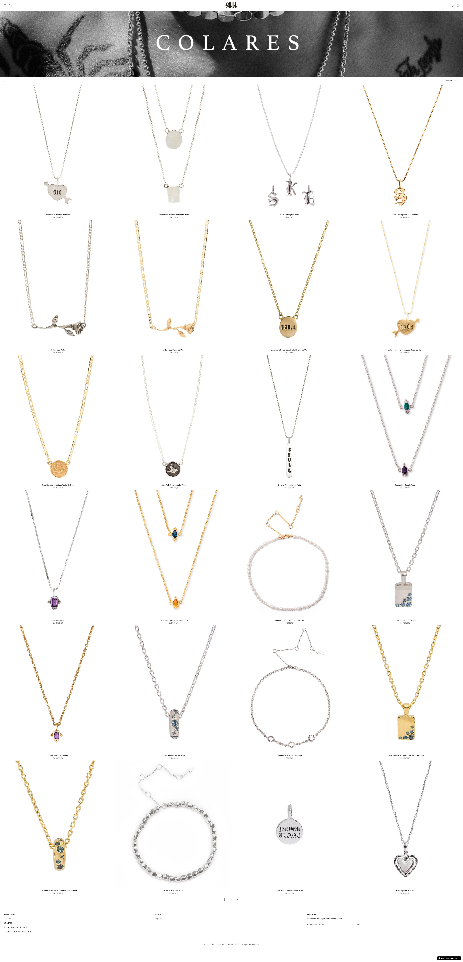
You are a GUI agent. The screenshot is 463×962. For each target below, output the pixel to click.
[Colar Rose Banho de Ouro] (174, 283)
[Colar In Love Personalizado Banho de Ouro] (405, 283)
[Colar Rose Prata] (58, 283)
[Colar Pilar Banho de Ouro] (58, 689)
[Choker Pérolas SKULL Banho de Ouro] (289, 554)
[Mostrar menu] (5, 5)
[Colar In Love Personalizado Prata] (58, 148)
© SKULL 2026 (209, 945)
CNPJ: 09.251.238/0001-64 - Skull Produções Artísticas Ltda (238, 945)
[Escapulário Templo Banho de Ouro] (174, 554)
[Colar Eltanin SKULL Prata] (405, 554)
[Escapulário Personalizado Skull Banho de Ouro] (289, 283)
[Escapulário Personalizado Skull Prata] (174, 148)
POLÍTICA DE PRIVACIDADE (16, 927)
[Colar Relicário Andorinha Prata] (174, 419)
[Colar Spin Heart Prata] (405, 824)
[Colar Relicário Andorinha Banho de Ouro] (58, 419)
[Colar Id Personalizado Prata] (289, 419)
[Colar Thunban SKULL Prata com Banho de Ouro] (58, 824)
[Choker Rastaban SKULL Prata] (289, 689)
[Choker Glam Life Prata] (174, 824)
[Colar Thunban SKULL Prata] (174, 689)
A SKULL (7, 919)
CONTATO (8, 923)
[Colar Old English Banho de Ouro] (405, 148)
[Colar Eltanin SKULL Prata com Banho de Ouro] (405, 689)
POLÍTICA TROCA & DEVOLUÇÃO (18, 932)
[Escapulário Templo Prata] (405, 419)
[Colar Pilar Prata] (58, 554)
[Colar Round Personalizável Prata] (289, 824)
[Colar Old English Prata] (289, 148)
